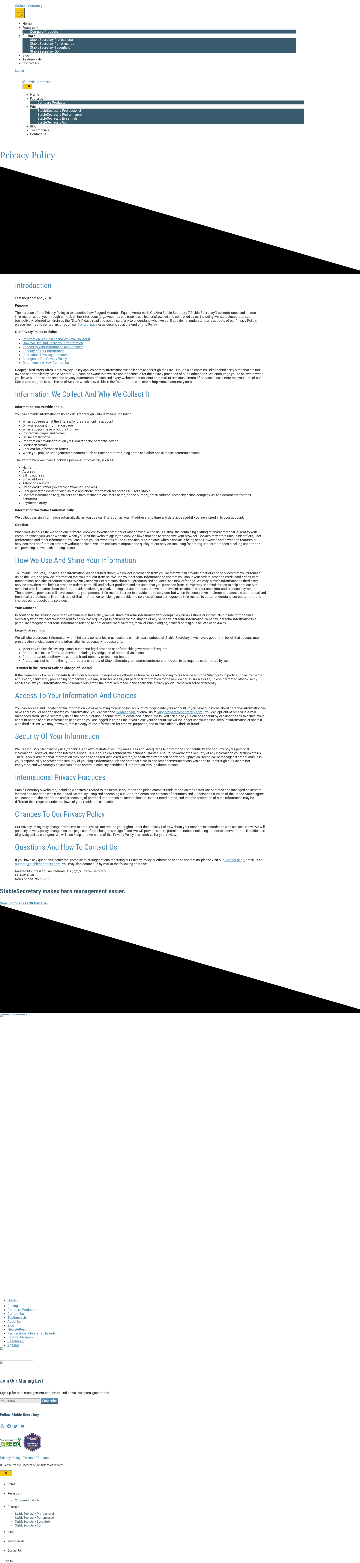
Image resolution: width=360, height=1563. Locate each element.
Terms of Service (36, 1458)
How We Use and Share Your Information (52, 343)
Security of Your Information (43, 351)
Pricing (27, 36)
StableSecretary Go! (45, 51)
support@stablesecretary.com (179, 712)
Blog (25, 55)
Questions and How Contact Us (45, 363)
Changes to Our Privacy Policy (44, 359)
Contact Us (30, 63)
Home (27, 23)
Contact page (88, 324)
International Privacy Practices (45, 355)
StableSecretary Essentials (50, 47)
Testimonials (32, 59)
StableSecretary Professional (52, 40)
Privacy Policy (10, 1458)
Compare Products (44, 32)
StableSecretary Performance (52, 43)
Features (29, 28)
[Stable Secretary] (36, 82)
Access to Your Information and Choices (52, 347)
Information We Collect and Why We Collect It (56, 339)
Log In (19, 70)
